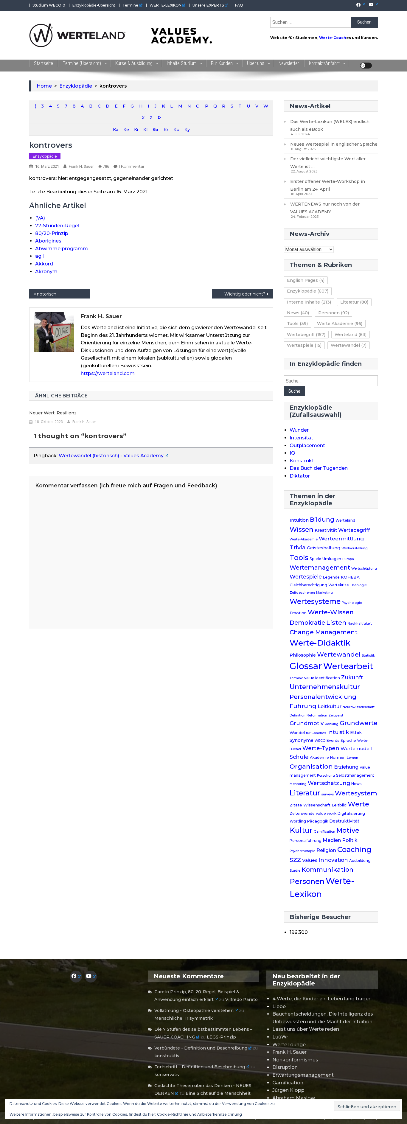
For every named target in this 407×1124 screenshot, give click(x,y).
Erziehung (346, 767)
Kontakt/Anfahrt (324, 63)
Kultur (301, 830)
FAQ (239, 5)
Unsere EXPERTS (208, 5)
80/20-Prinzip (51, 233)
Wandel (297, 732)
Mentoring (298, 784)
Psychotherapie (302, 851)
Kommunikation (327, 869)
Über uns (255, 63)
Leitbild (339, 805)
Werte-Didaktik (320, 643)
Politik (350, 840)
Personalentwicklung (323, 696)
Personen (333, 312)
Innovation (333, 860)
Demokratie (307, 622)
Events (333, 740)
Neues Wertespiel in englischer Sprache (334, 144)
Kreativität (326, 530)
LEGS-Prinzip (221, 1037)
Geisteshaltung (323, 548)
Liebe (279, 1006)
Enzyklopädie (45, 156)
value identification (322, 678)
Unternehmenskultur (325, 687)
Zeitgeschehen (302, 593)
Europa (348, 559)
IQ (292, 453)
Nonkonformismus (295, 1060)
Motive (347, 830)
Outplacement (307, 445)
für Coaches (316, 733)
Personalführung (305, 840)
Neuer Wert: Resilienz (53, 413)
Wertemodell (356, 748)
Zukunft (352, 677)
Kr (166, 129)
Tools (297, 323)
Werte (358, 804)
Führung (303, 706)
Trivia (298, 547)
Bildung (322, 519)
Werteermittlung (341, 538)
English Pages (305, 280)
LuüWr (280, 1037)
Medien (332, 840)
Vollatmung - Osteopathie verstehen (194, 1010)
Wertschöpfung (364, 568)
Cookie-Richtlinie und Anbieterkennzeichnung (199, 1114)
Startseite (43, 63)
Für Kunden (222, 63)
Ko (155, 129)
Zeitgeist (335, 715)
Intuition (299, 520)
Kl (145, 129)
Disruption (285, 1067)
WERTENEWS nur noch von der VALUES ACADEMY (325, 207)
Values (309, 860)
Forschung (326, 776)
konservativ (167, 1074)
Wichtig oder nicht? (244, 294)
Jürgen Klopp (288, 1090)
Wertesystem (356, 793)
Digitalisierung (351, 813)
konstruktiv (166, 1055)
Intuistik (338, 732)
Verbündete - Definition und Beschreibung (200, 1048)
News (298, 312)
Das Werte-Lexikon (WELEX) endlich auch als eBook (329, 125)
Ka (115, 129)
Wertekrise (338, 585)
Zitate (296, 805)
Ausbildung (360, 860)
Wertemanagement (320, 567)
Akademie (319, 757)
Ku (176, 129)
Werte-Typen (320, 748)
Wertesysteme (315, 601)
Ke (126, 129)
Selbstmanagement (355, 775)
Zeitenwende (302, 813)
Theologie (358, 585)
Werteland (350, 334)
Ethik (356, 732)
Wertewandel (348, 345)
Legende (331, 577)
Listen (336, 622)
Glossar (306, 666)
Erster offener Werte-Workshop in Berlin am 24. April (327, 185)
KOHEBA (350, 577)
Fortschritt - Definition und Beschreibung (199, 1066)
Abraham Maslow (293, 1098)
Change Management (324, 632)
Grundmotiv (307, 723)
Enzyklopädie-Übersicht (93, 5)
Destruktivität (344, 821)
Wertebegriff (306, 334)
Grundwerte (359, 723)
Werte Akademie (339, 323)
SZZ (295, 859)
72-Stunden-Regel (57, 225)
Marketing (324, 593)
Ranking (331, 724)
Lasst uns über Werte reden (305, 1029)
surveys (327, 794)
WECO (320, 741)
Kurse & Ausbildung (134, 63)
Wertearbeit (348, 666)
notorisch (46, 294)
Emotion (298, 612)
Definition (297, 715)
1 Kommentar (132, 166)
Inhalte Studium (182, 63)
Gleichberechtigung (308, 585)
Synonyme (301, 740)
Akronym (46, 271)
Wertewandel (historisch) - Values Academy (111, 455)
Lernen (352, 758)
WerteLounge (289, 1044)
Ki (136, 129)
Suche (294, 391)
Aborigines (48, 241)
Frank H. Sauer (81, 166)
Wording (298, 821)
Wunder (299, 430)
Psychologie (352, 603)
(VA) (40, 218)
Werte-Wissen (331, 612)
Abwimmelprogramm (61, 248)
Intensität (301, 438)
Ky (186, 129)
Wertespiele (304, 345)
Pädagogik (317, 821)
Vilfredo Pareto (241, 999)
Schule (299, 757)
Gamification (324, 832)
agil (39, 256)
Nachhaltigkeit (360, 624)
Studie (295, 871)
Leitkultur (329, 706)
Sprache (348, 740)
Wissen (301, 529)
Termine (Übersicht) (82, 63)
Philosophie (303, 655)
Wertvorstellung (354, 548)
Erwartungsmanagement (303, 1075)
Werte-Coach (332, 37)
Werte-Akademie (304, 539)
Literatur (354, 302)
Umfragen (331, 558)
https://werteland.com (108, 373)
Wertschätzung (329, 783)
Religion (326, 850)
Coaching (354, 849)
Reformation (317, 715)
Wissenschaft (316, 805)
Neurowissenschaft (359, 707)
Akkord (44, 264)
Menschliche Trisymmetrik (183, 1018)
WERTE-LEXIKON (165, 5)
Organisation (311, 766)
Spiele (315, 558)
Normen (338, 757)
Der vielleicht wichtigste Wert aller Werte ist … (328, 162)
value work (326, 813)
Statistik (368, 655)
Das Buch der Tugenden (319, 468)
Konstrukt (302, 461)
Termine (130, 5)
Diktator (300, 476)
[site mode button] (366, 66)
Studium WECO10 (48, 5)
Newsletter (289, 63)
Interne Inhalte (309, 302)
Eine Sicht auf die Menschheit (218, 1093)
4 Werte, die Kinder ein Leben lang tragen (322, 999)
